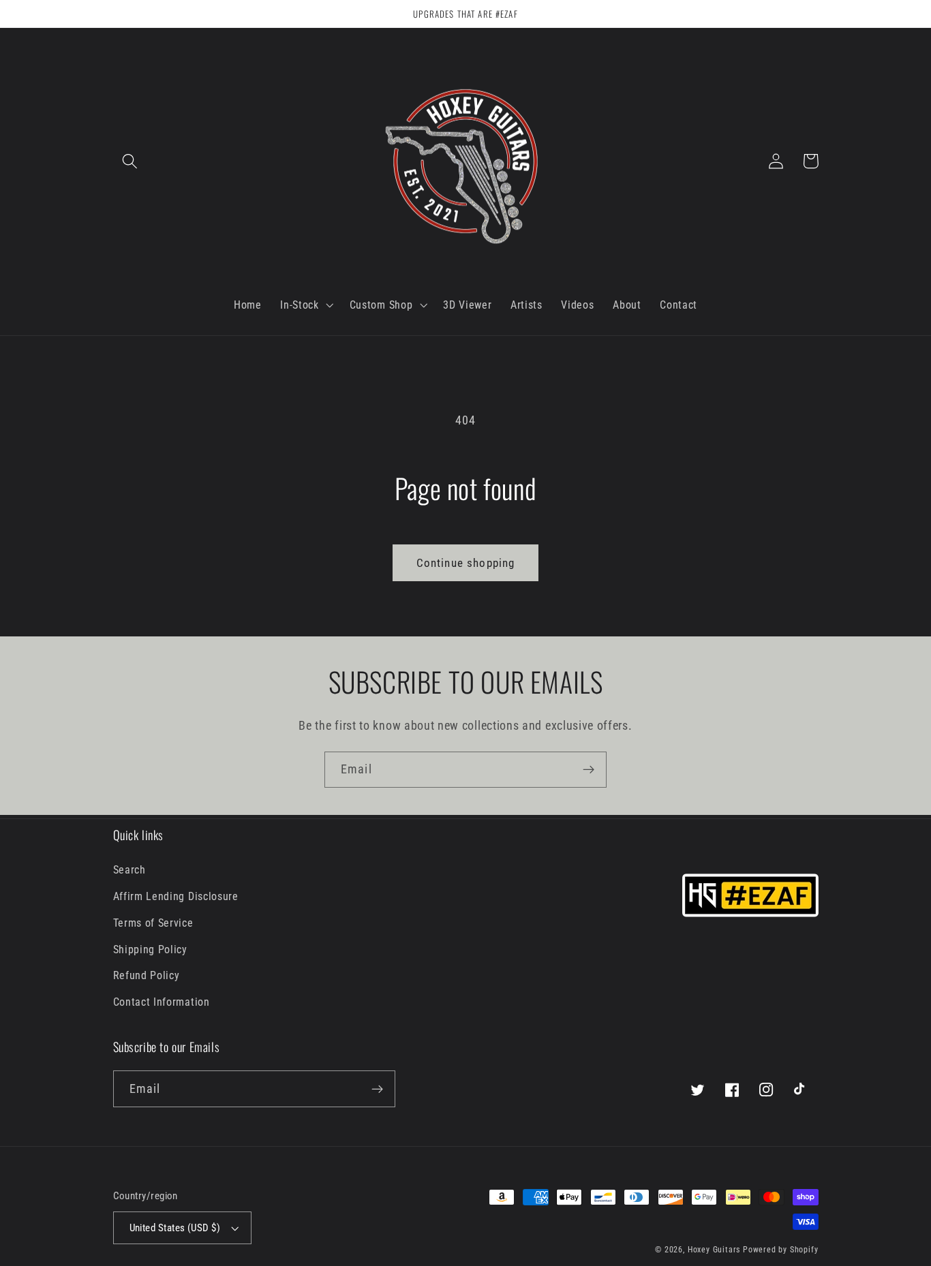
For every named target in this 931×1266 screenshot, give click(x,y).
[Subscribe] (588, 770)
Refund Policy (146, 975)
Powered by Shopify (781, 1249)
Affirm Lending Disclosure (176, 896)
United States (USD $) (175, 1228)
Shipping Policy (150, 949)
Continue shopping (465, 563)
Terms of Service (153, 922)
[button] (130, 161)
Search (129, 869)
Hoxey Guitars (714, 1249)
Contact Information (161, 1001)
